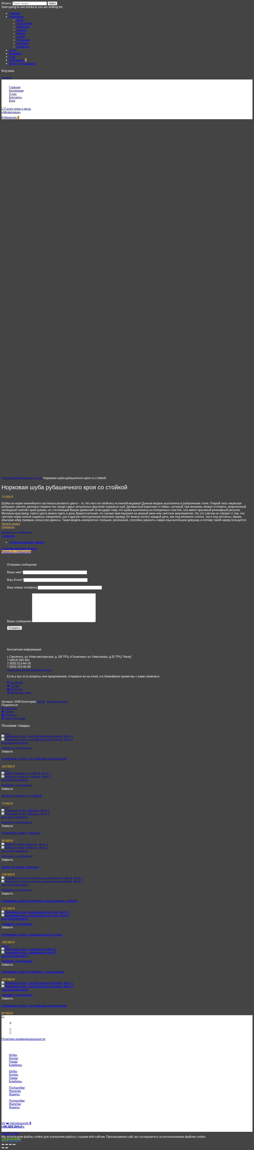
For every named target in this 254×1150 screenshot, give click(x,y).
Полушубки (17, 1087)
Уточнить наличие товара (26, 542)
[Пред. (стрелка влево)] (2, 1147)
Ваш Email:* (15, 579)
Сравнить (8, 535)
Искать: (6, 3)
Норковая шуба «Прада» (20, 833)
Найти (52, 3)
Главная (7, 478)
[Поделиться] (6, 1144)
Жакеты (14, 1094)
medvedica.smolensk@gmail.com (29, 670)
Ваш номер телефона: (22, 587)
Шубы (17, 478)
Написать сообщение (16, 551)
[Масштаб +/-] (14, 1144)
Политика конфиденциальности (23, 1039)
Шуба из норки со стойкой (21, 796)
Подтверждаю (11, 1140)
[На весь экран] (10, 1144)
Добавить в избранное (17, 532)
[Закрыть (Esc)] (2, 1144)
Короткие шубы (31, 478)
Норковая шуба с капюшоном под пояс (31, 934)
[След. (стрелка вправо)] (6, 1147)
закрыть (6, 77)
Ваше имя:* (15, 572)
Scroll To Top (10, 1133)
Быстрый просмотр (14, 742)
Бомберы (15, 1065)
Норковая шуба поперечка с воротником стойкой (39, 901)
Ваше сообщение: (19, 621)
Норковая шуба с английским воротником (33, 759)
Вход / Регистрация (22, 63)
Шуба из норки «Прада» (20, 867)
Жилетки (15, 1091)
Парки (13, 1061)
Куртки (13, 1058)
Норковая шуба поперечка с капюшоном (32, 972)
